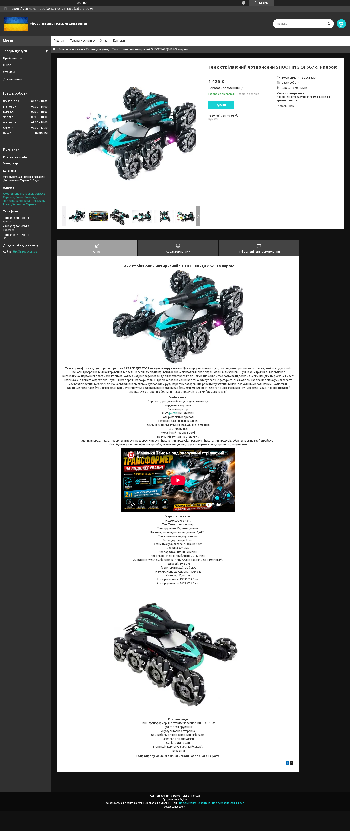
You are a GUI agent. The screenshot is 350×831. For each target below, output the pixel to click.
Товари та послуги (70, 49)
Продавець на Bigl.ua (175, 799)
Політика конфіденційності (228, 803)
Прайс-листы (12, 58)
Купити (221, 105)
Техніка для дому (97, 49)
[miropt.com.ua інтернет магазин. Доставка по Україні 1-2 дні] (16, 23)
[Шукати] (329, 23)
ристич (173, 413)
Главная (59, 40)
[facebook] (287, 763)
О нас (103, 40)
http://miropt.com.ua (24, 251)
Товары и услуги (81, 40)
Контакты (119, 40)
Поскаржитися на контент (194, 803)
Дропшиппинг (13, 79)
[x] (291, 763)
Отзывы (9, 72)
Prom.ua (195, 795)
